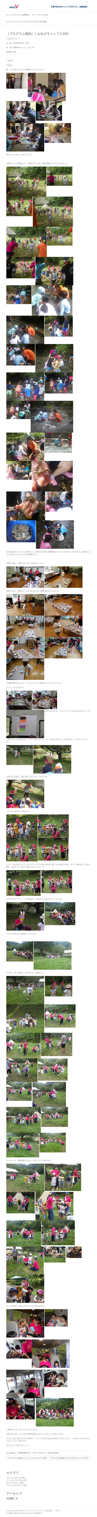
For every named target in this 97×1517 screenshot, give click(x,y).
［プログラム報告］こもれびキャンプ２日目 (37, 33)
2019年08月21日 (24, 1453)
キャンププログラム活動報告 (17, 15)
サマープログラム (38, 1453)
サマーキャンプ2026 (40, 15)
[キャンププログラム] (48, 6)
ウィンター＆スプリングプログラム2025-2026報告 (26, 22)
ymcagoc (12, 1453)
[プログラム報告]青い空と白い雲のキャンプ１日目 (70, 1458)
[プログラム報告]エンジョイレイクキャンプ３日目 (27, 1458)
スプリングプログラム (14, 1485)
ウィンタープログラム (14, 1480)
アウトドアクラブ (12, 1478)
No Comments (53, 1453)
